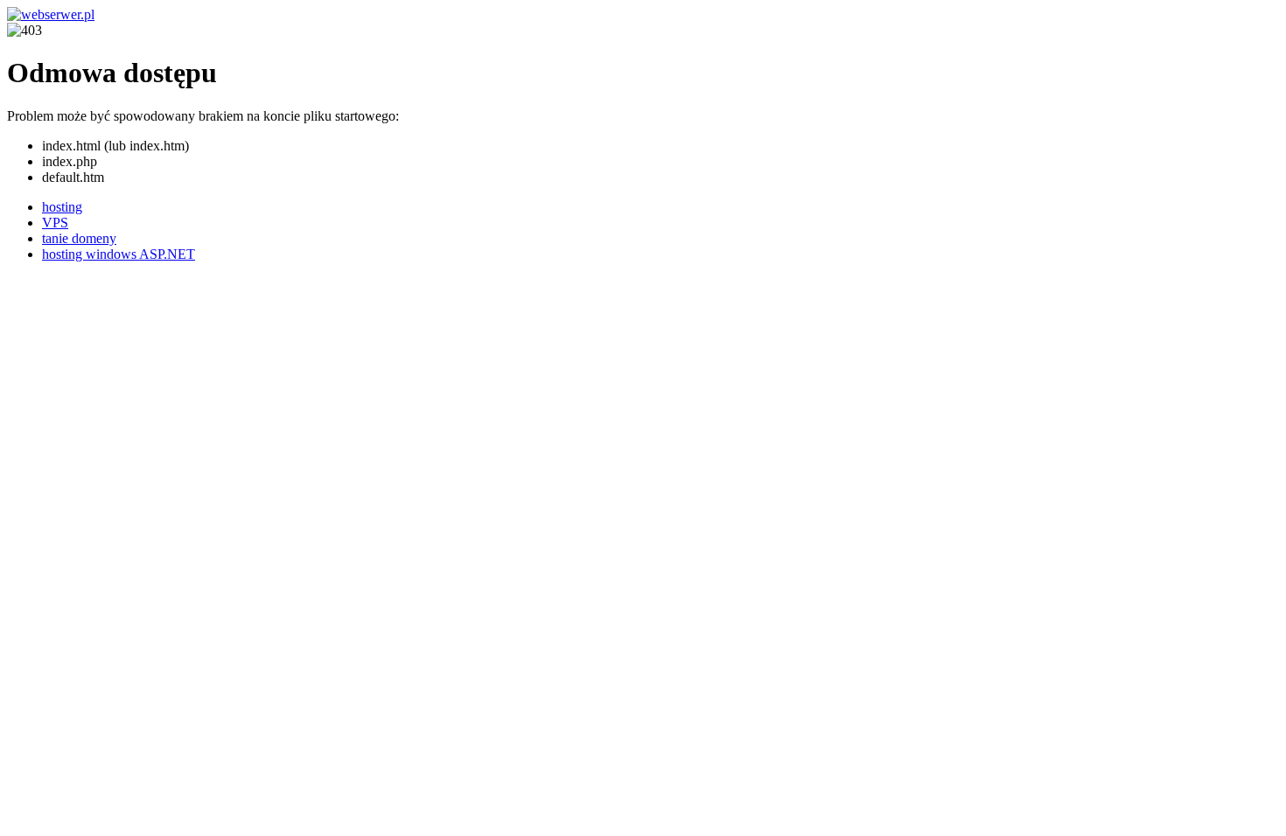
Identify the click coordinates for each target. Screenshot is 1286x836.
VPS (55, 222)
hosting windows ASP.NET (118, 254)
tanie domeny (79, 238)
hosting (62, 206)
